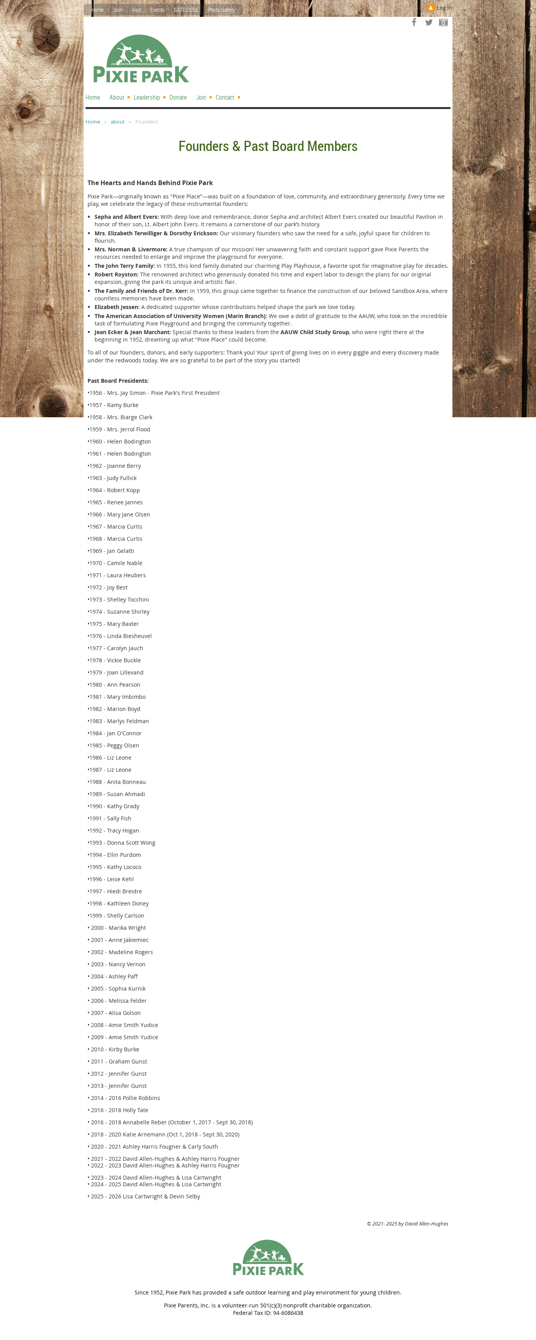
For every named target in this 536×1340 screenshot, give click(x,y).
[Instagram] (443, 22)
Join (117, 9)
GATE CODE (186, 9)
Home (97, 9)
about (118, 121)
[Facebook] (414, 22)
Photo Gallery (221, 9)
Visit (136, 9)
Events (157, 9)
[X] (428, 22)
